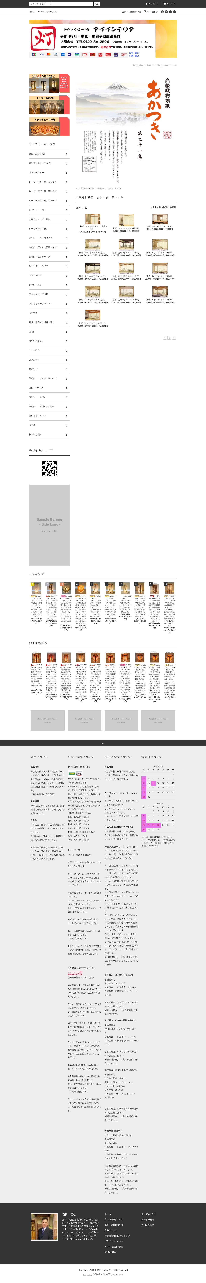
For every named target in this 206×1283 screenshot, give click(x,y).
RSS (107, 1252)
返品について (111, 1230)
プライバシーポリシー (115, 1241)
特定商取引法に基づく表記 (117, 1236)
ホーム (32, 12)
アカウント (153, 4)
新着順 (173, 207)
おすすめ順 (155, 207)
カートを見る (147, 1219)
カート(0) (171, 4)
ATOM (114, 1252)
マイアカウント (148, 1214)
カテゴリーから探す (49, 12)
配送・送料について (114, 1225)
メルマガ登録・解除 (133, 12)
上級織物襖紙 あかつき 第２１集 (109, 188)
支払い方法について (114, 1219)
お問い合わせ (152, 12)
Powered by (87, 1275)
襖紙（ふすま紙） (89, 188)
